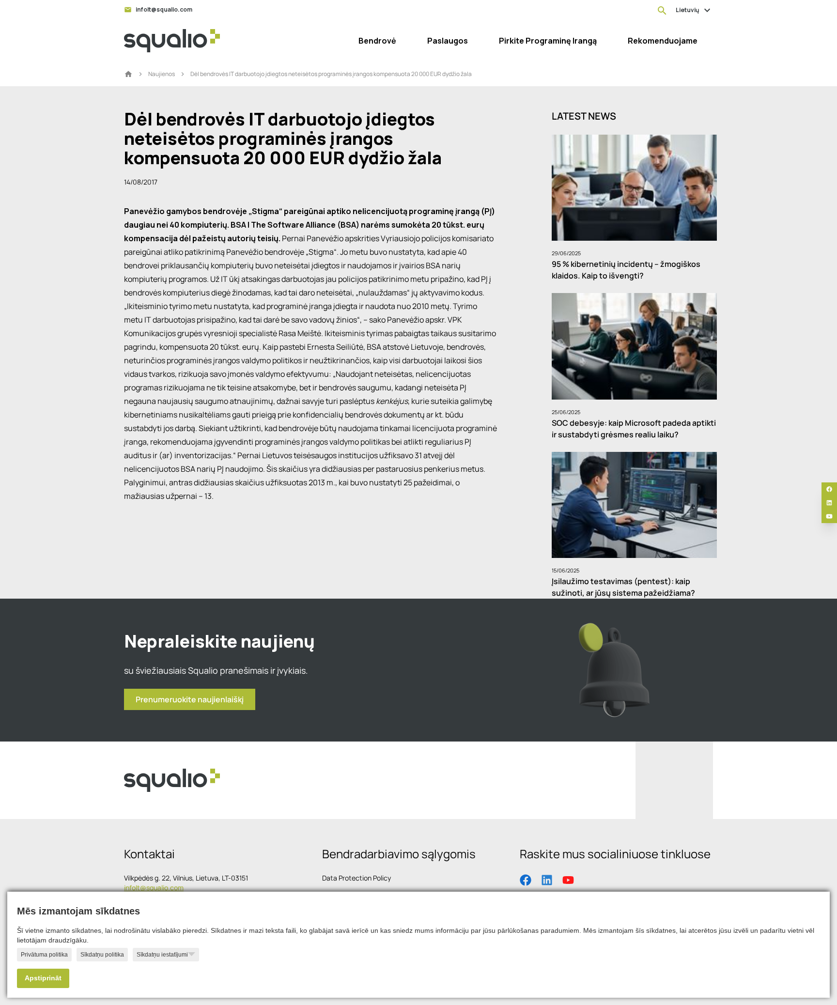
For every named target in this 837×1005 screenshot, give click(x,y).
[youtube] (829, 516)
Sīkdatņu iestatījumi (162, 954)
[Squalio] (172, 40)
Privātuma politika (44, 954)
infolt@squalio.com (154, 887)
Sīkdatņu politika (102, 954)
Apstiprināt (43, 978)
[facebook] (829, 489)
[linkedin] (829, 503)
